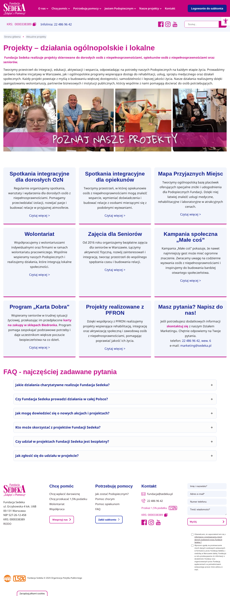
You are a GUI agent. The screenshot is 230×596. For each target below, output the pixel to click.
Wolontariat (56, 504)
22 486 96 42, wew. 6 (196, 341)
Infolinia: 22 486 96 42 (56, 24)
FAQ (98, 509)
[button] (225, 21)
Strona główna (12, 36)
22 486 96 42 (155, 501)
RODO (7, 524)
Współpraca (56, 509)
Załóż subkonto (107, 519)
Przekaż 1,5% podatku (154, 508)
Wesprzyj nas (60, 519)
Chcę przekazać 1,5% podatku (68, 499)
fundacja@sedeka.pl (160, 494)
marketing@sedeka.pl (195, 345)
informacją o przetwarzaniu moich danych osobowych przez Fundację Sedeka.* (208, 539)
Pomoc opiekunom (107, 504)
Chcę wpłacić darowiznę (64, 494)
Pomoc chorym (105, 499)
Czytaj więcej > (39, 215)
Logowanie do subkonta (207, 8)
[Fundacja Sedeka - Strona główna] (14, 490)
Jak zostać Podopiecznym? (112, 494)
